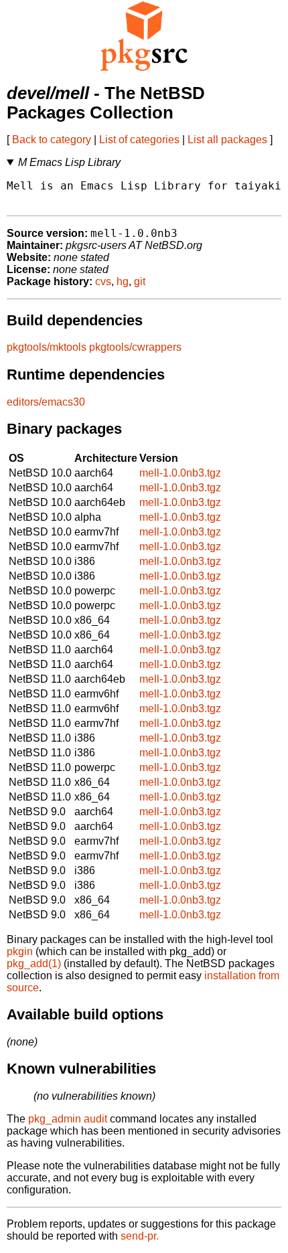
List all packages (227, 139)
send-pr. (140, 1236)
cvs (103, 281)
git (139, 281)
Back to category (51, 139)
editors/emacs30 (46, 402)
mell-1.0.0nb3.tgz (180, 473)
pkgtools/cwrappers (135, 347)
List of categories (139, 139)
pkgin (20, 951)
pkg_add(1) (34, 963)
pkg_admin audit (67, 1118)
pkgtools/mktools (46, 347)
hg (123, 281)
